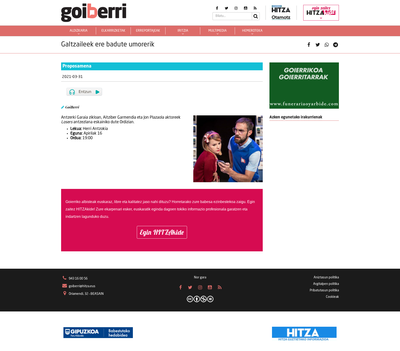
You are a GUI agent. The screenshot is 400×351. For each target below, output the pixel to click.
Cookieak (332, 297)
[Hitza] (304, 332)
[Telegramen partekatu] (335, 44)
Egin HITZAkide (162, 232)
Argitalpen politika (326, 284)
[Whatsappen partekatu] (326, 44)
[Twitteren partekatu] (317, 44)
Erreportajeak (148, 30)
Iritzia (183, 30)
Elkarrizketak (113, 30)
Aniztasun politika (326, 277)
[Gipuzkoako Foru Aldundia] (98, 332)
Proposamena (76, 66)
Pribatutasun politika (324, 290)
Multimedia (217, 30)
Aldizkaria (79, 30)
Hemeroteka (252, 30)
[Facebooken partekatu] (309, 44)
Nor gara (200, 277)
